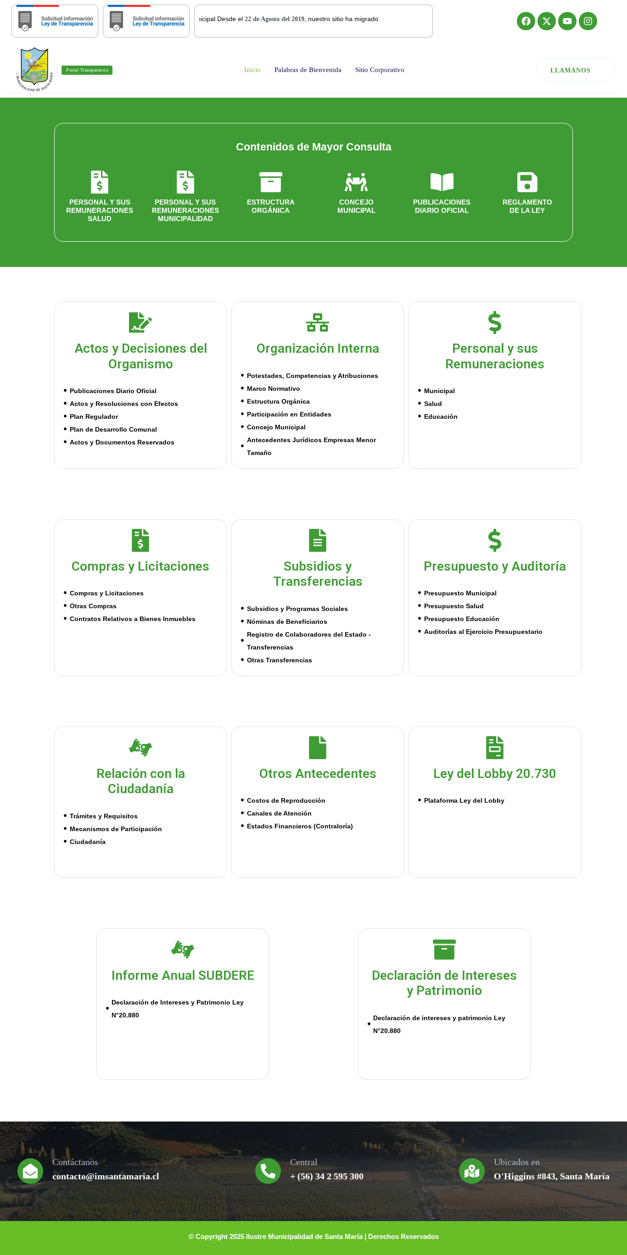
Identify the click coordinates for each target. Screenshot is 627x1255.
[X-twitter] (546, 21)
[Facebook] (526, 21)
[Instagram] (588, 21)
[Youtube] (567, 21)
